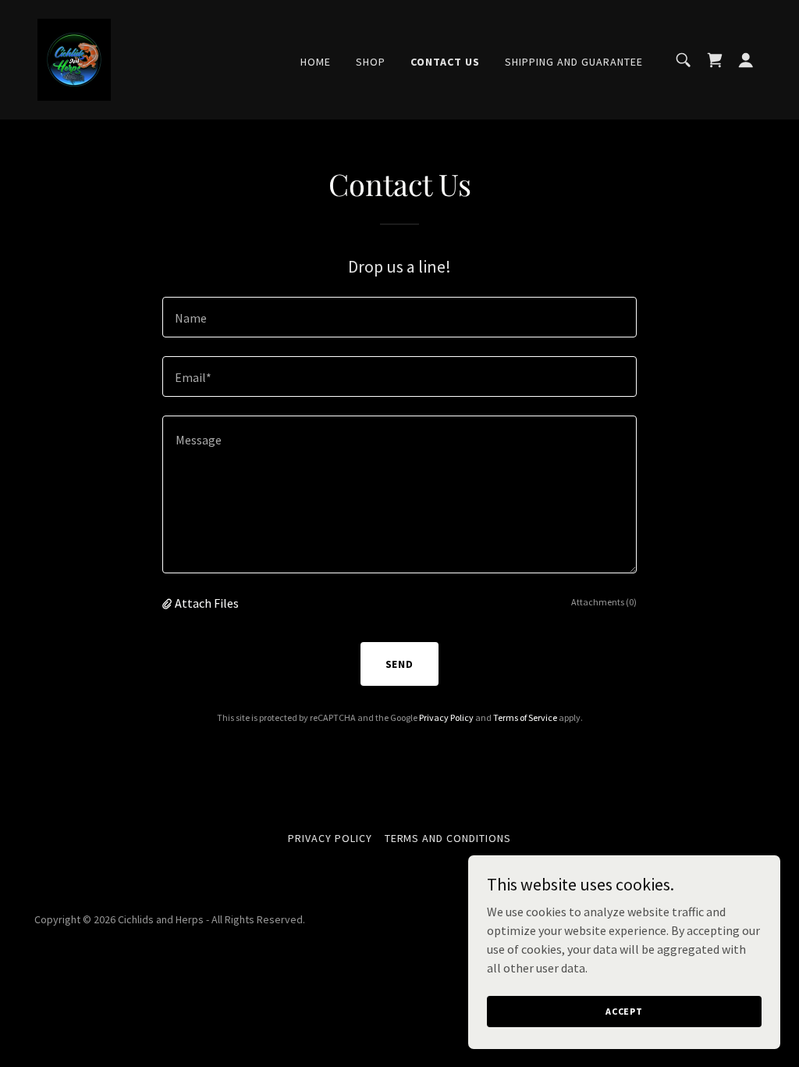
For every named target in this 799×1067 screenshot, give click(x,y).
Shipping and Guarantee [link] (574, 62)
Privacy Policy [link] (446, 717)
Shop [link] (370, 62)
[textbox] (399, 317)
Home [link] (315, 62)
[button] (746, 60)
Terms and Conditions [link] (448, 838)
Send (399, 664)
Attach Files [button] (207, 603)
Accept (624, 1011)
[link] (74, 58)
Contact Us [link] (445, 62)
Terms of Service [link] (525, 717)
